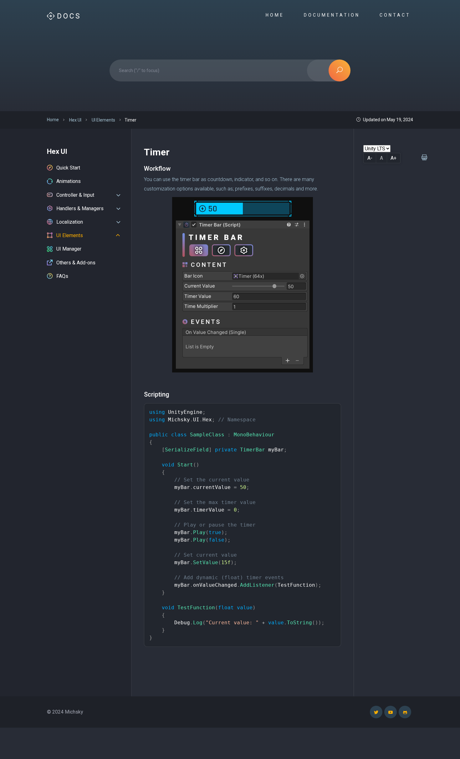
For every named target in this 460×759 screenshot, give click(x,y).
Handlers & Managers (80, 208)
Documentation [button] (333, 15)
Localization (69, 222)
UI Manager (68, 249)
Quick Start (68, 168)
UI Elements (69, 235)
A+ (393, 158)
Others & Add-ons (75, 263)
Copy (331, 409)
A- (369, 158)
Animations (68, 181)
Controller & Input (75, 195)
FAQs (62, 276)
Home (276, 15)
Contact (396, 15)
